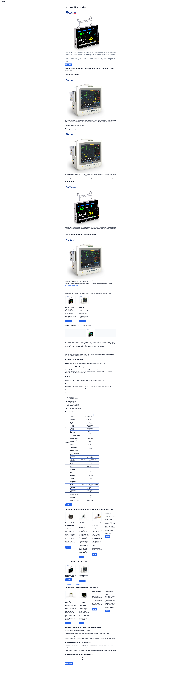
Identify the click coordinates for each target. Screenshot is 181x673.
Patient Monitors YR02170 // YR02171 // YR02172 (75, 339)
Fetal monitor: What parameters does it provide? (109, 593)
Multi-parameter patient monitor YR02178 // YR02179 (83, 307)
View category (68, 64)
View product (69, 504)
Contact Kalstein (68, 663)
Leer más (68, 547)
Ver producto (68, 579)
